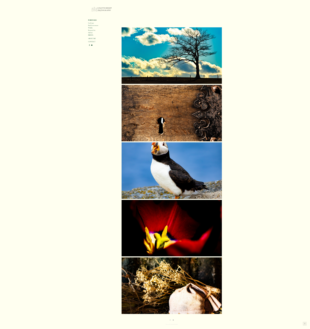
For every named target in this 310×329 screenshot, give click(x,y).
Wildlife (90, 28)
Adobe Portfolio (174, 324)
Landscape (91, 23)
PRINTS (90, 35)
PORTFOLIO (92, 20)
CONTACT (91, 42)
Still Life (90, 33)
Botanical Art (91, 30)
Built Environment (93, 25)
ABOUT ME (92, 38)
